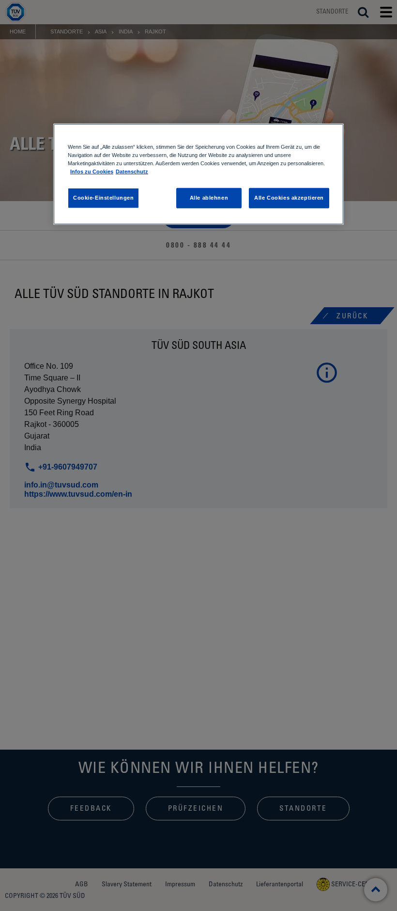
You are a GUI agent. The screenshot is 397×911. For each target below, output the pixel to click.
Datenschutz (132, 171)
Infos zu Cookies (91, 171)
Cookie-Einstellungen (103, 198)
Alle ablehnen (209, 198)
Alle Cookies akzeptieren (289, 198)
